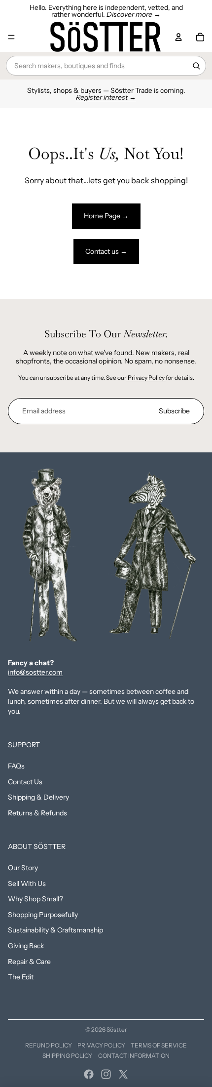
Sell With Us (27, 883)
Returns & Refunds (37, 812)
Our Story (23, 867)
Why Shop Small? (35, 898)
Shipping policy (67, 1055)
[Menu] (11, 37)
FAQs (16, 766)
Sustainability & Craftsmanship (55, 930)
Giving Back (26, 945)
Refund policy (48, 1045)
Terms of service (159, 1045)
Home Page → (106, 215)
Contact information (134, 1055)
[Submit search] (196, 66)
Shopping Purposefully (43, 914)
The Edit (21, 976)
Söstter (116, 1029)
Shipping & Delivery (38, 797)
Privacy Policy (146, 377)
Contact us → (106, 251)
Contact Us (25, 781)
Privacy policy (101, 1045)
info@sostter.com (35, 672)
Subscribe (174, 410)
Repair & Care (29, 961)
